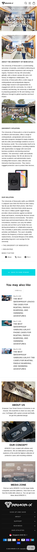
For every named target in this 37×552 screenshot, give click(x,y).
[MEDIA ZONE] (18, 471)
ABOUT (18, 516)
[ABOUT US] (18, 391)
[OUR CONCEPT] (18, 431)
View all (18, 290)
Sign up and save (18, 512)
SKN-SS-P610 (8, 249)
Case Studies (20, 8)
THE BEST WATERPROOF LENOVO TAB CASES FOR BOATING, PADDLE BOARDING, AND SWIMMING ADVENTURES (23, 307)
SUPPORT (18, 521)
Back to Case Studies (20, 272)
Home (13, 8)
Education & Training (18, 12)
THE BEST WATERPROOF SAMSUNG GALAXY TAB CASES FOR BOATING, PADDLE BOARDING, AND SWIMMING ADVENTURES (24, 360)
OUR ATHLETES (18, 530)
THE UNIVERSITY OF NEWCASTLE (15, 245)
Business (18, 525)
